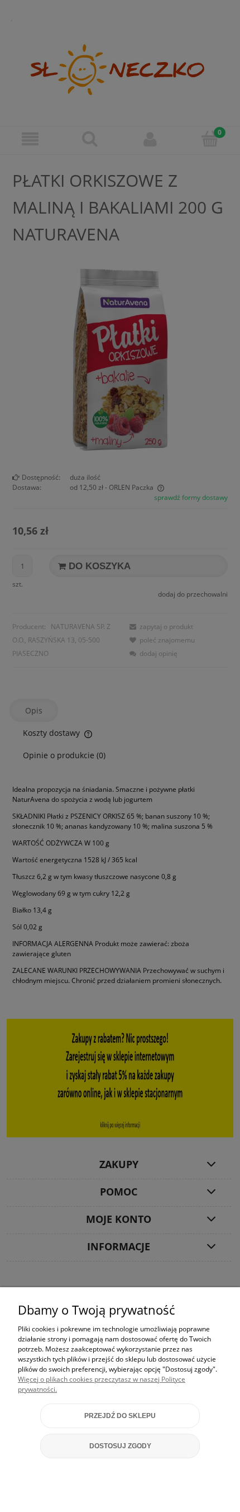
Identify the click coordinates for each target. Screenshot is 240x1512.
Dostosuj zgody (120, 1446)
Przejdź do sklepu (120, 1416)
